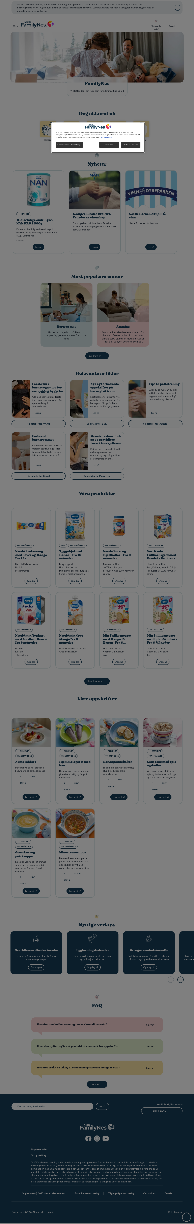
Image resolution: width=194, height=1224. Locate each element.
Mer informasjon (106, 137)
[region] (98, 137)
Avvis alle (109, 145)
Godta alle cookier (131, 145)
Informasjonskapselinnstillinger (69, 145)
